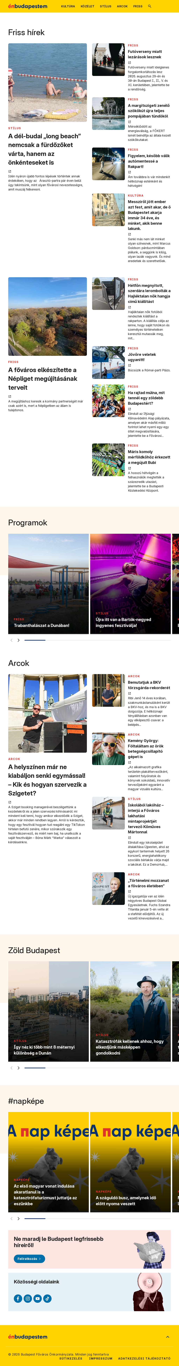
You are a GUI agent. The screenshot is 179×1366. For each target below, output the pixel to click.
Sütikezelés (71, 1358)
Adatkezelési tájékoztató (144, 1358)
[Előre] (19, 640)
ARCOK (14, 759)
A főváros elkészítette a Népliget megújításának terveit (42, 378)
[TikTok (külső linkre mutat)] (47, 1298)
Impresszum (101, 1358)
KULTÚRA (136, 195)
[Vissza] (11, 640)
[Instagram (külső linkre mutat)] (28, 1298)
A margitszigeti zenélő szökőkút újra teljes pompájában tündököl (149, 111)
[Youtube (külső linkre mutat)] (37, 1298)
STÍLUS (14, 128)
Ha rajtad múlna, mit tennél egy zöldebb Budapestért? (146, 398)
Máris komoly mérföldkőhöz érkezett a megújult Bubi (149, 457)
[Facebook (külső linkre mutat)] (18, 1298)
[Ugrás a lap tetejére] (167, 1337)
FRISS (133, 45)
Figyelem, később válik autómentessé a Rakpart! (149, 161)
